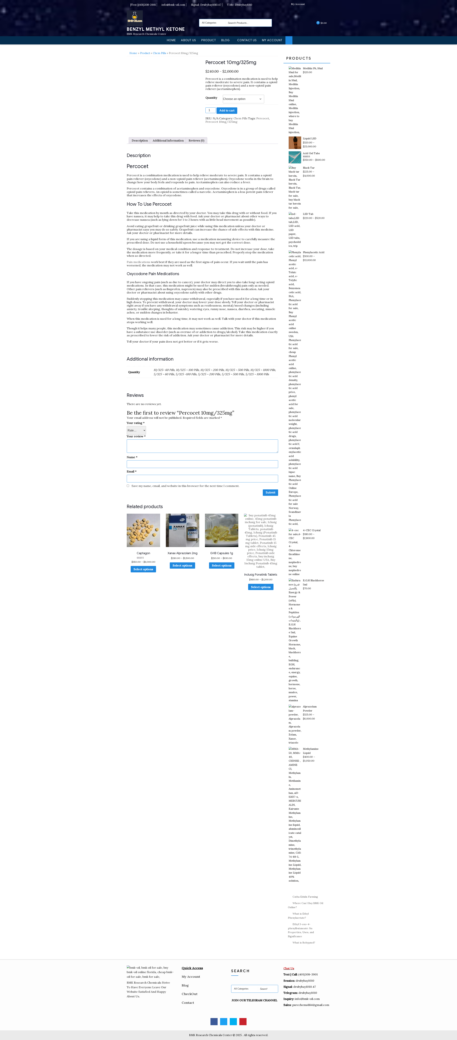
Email (131, 471)
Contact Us (247, 40)
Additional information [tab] (168, 140)
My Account (298, 4)
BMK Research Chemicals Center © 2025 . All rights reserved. (228, 1035)
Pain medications (138, 262)
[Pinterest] (327, 4)
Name (132, 457)
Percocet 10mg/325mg (221, 121)
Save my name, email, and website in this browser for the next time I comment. (185, 486)
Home (171, 40)
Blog (225, 40)
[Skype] (321, 4)
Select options (143, 569)
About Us (188, 40)
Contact (188, 1003)
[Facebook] (309, 4)
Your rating (135, 423)
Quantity (211, 97)
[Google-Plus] (243, 1021)
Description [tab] (140, 140)
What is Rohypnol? (304, 942)
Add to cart (226, 110)
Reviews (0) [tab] (196, 140)
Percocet (262, 118)
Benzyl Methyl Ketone (156, 29)
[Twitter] (315, 4)
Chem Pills (159, 53)
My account (272, 40)
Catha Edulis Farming (305, 896)
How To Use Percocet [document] (149, 204)
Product (208, 40)
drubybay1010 (307, 993)
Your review (136, 436)
